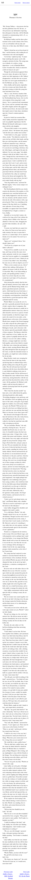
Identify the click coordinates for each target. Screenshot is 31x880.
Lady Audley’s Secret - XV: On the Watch (24, 874)
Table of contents (26, 2)
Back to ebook (17, 2)
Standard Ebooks (2, 2)
